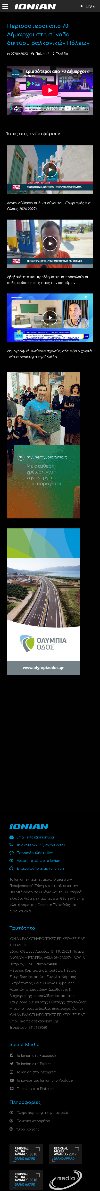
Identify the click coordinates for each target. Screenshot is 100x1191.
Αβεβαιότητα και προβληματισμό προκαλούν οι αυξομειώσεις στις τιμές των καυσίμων (47, 280)
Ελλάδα (62, 54)
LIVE (90, 7)
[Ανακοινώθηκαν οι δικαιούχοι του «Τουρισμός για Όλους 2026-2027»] (50, 169)
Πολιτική (42, 54)
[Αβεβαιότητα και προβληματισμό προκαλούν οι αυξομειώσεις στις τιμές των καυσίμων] (50, 243)
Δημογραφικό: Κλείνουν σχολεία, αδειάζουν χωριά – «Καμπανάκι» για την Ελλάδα (49, 354)
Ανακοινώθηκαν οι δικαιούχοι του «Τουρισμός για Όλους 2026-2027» (49, 206)
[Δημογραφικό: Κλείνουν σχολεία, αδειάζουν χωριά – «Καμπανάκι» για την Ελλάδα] (50, 318)
